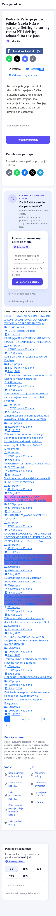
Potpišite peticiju (28, 139)
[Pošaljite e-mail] (25, 58)
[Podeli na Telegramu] (40, 172)
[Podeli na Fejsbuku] (24, 172)
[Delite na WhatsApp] (9, 58)
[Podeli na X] (17, 58)
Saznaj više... (16, 861)
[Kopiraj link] (33, 58)
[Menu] (51, 4)
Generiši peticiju (29, 281)
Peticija (16, 69)
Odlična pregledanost (25, 75)
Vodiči (8, 767)
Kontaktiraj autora (19, 125)
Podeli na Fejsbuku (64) (27, 51)
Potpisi (36, 69)
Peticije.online (11, 4)
